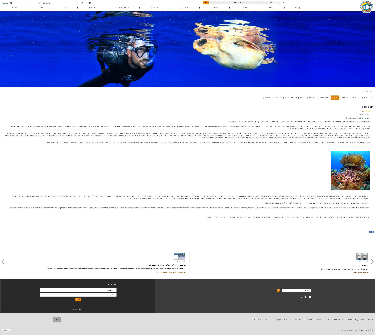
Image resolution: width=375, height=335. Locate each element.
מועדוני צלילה (288, 320)
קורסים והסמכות (184, 8)
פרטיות (269, 5)
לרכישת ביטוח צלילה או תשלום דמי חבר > (171, 272)
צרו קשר (14, 8)
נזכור (57, 319)
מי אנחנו (363, 320)
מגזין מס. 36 (363, 118)
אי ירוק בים (335, 97)
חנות (65, 8)
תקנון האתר (268, 320)
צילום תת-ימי (324, 97)
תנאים (266, 5)
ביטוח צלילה (154, 8)
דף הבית (297, 8)
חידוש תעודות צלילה (314, 320)
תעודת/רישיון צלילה (122, 8)
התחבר (40, 3)
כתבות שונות (278, 97)
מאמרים (267, 97)
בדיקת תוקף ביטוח (280, 3)
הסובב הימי (345, 97)
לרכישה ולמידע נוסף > (360, 273)
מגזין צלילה (277, 320)
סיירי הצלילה (357, 97)
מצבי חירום (312, 97)
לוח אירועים (243, 8)
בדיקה (205, 3)
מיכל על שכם (368, 97)
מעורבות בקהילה (300, 320)
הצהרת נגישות (257, 320)
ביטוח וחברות (327, 320)
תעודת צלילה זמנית (340, 320)
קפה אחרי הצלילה (291, 97)
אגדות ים (303, 97)
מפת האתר (81, 309)
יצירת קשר (74, 309)
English (5, 3)
